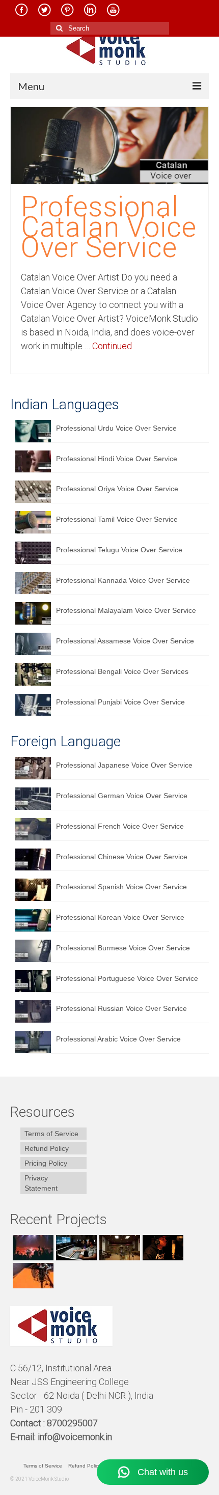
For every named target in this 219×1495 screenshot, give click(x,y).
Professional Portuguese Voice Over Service (127, 978)
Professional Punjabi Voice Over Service (120, 702)
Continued (112, 346)
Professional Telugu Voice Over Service (119, 550)
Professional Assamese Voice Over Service (125, 641)
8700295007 (73, 1423)
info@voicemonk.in (75, 1436)
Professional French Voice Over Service (120, 826)
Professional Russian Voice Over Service (121, 1008)
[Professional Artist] (75, 1247)
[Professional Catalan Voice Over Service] (109, 144)
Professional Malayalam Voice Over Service (126, 610)
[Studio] (161, 1247)
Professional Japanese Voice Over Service (124, 765)
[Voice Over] (31, 1275)
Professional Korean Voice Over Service (120, 917)
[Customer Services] (31, 1247)
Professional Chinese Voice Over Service (121, 857)
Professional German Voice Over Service (121, 796)
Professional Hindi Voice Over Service (116, 459)
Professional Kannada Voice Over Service (123, 580)
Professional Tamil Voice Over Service (117, 519)
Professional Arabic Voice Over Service (118, 1039)
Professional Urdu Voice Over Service (116, 428)
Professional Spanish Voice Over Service (121, 887)
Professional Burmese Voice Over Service (123, 948)
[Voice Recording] (118, 1247)
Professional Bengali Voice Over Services (122, 671)
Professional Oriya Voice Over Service (117, 489)
